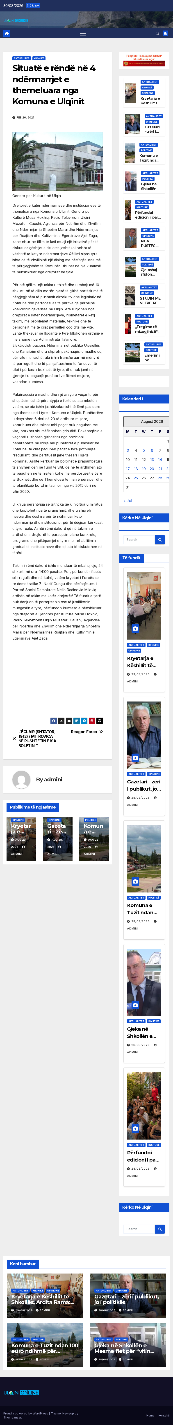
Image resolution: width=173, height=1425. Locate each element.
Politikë (90, 820)
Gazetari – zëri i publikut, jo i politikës (143, 789)
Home (150, 1415)
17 (128, 469)
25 (136, 478)
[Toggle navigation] (83, 33)
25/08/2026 (141, 1168)
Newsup (68, 1413)
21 (160, 469)
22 (168, 469)
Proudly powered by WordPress (26, 1413)
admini (53, 779)
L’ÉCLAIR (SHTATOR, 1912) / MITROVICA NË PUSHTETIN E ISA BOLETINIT (37, 739)
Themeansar (12, 1417)
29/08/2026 (141, 674)
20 (152, 469)
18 (136, 469)
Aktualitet (22, 58)
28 (160, 478)
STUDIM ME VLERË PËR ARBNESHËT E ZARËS (150, 305)
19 (144, 469)
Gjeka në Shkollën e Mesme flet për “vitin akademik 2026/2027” (123, 1351)
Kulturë (142, 207)
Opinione (18, 820)
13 (152, 459)
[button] (157, 33)
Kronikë (39, 58)
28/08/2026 (141, 797)
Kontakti (164, 1415)
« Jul (127, 500)
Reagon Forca (84, 732)
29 (168, 478)
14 (160, 459)
